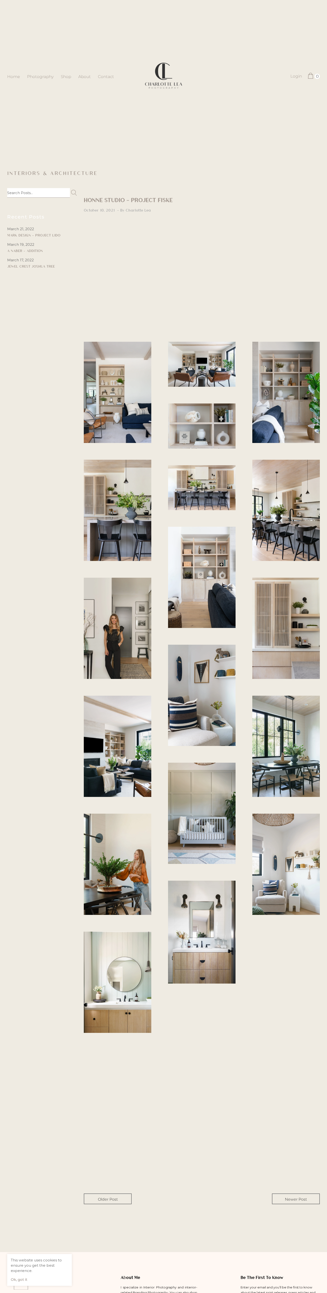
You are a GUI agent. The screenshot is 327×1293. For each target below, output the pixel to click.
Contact (106, 76)
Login (296, 76)
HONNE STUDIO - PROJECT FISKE (128, 199)
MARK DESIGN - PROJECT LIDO (33, 235)
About (84, 76)
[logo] (163, 76)
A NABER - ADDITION (25, 250)
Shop (66, 76)
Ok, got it (19, 1279)
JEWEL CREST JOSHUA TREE (31, 266)
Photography (40, 76)
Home (13, 76)
